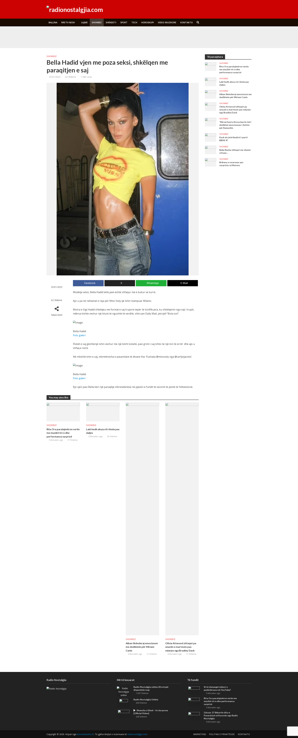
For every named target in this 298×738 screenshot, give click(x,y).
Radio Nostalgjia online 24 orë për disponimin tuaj (151, 688)
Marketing (199, 734)
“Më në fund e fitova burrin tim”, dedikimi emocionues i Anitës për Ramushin (235, 125)
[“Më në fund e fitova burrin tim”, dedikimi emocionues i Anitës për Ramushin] (210, 121)
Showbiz (97, 22)
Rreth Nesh (68, 22)
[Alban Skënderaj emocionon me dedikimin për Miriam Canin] (142, 519)
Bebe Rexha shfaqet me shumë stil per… (235, 151)
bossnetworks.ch (85, 734)
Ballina (53, 22)
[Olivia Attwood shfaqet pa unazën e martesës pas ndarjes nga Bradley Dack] (182, 519)
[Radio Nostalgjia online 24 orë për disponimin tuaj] (123, 691)
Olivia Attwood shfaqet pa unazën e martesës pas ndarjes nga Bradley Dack (180, 647)
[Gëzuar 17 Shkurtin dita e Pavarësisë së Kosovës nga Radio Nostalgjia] (194, 716)
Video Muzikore (167, 22)
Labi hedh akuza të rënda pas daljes (103, 431)
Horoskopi (147, 22)
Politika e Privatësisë (222, 734)
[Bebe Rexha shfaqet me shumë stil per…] (210, 149)
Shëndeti (111, 22)
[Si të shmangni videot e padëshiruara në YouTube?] (68, 33)
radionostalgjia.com (137, 734)
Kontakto (186, 22)
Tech (134, 22)
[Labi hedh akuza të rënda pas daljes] (103, 412)
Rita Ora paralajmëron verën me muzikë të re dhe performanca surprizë (123, 40)
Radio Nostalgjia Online (145, 699)
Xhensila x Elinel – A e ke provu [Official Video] (150, 712)
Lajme (84, 22)
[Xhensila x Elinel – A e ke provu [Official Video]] (123, 714)
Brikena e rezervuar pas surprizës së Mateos (231, 164)
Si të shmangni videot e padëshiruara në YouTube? (113, 33)
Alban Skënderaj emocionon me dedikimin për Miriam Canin (142, 647)
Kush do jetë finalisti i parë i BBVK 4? (233, 139)
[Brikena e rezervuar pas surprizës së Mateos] (210, 162)
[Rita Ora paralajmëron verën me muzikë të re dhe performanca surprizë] (68, 40)
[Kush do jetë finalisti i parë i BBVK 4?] (210, 137)
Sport (123, 22)
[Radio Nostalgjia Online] (123, 703)
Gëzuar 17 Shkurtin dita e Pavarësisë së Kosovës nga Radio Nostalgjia (221, 715)
